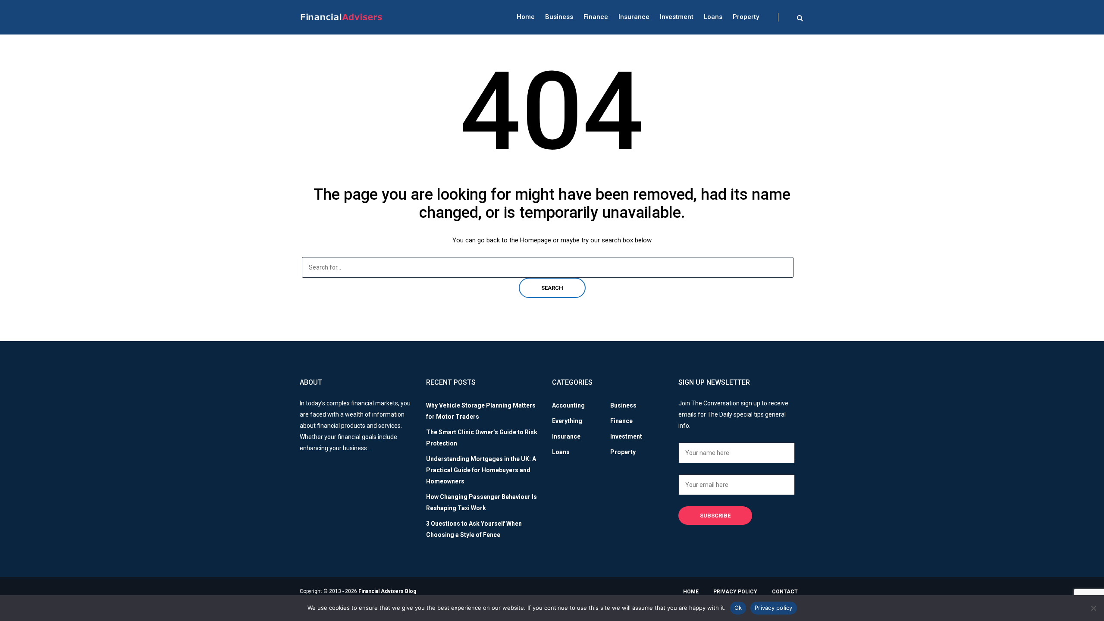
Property (746, 17)
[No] (1093, 608)
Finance (595, 17)
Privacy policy (774, 607)
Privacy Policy (735, 592)
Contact (785, 592)
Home (526, 17)
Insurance (633, 17)
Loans (713, 17)
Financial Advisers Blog (387, 591)
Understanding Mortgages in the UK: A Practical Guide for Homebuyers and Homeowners (481, 470)
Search (552, 288)
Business (559, 17)
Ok (738, 607)
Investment (676, 17)
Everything (567, 420)
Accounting (568, 405)
